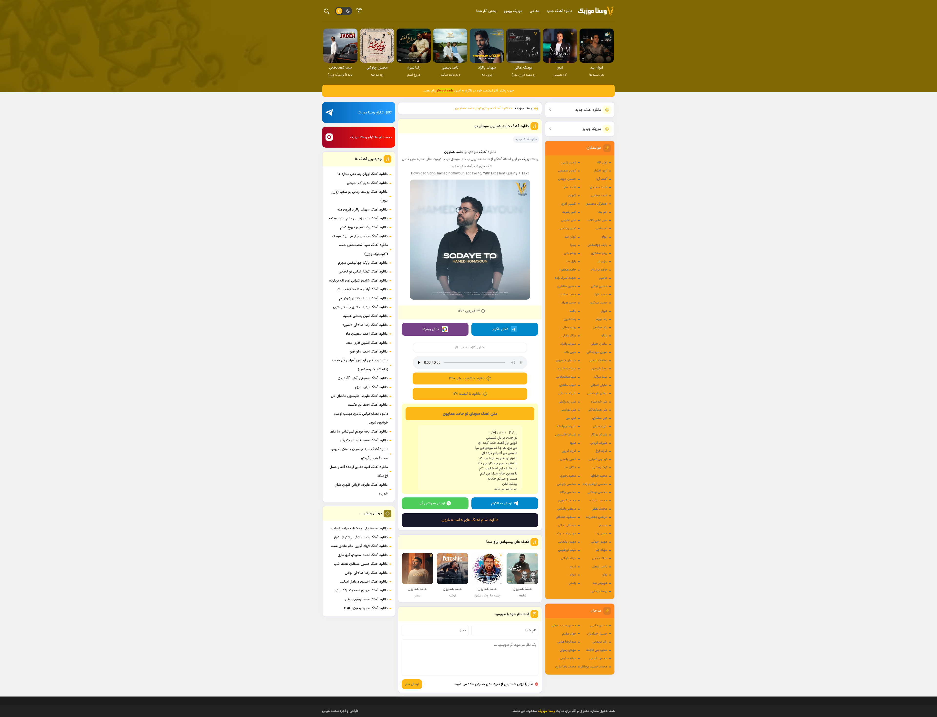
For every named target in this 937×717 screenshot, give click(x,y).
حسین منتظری (566, 286)
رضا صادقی (600, 327)
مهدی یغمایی (567, 541)
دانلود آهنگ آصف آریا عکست (367, 404)
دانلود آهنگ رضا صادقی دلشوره (365, 325)
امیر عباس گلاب (597, 220)
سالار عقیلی (569, 335)
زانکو (604, 335)
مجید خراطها (599, 476)
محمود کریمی (598, 658)
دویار (604, 311)
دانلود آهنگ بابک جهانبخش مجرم (363, 262)
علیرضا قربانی (598, 443)
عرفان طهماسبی (597, 393)
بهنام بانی (570, 253)
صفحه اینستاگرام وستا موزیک (371, 137)
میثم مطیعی (568, 658)
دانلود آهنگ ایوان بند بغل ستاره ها (362, 174)
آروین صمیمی (567, 170)
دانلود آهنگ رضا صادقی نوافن (366, 573)
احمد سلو (570, 187)
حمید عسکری (598, 302)
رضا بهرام (601, 319)
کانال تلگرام (500, 329)
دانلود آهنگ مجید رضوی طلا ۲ (366, 608)
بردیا (573, 245)
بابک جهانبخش (597, 245)
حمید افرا (601, 294)
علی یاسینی (600, 426)
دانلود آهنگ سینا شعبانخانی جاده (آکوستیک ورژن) (363, 249)
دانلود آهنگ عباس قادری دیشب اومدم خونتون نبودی (361, 418)
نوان (604, 574)
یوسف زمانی (599, 591)
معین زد (601, 533)
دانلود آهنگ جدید (559, 11)
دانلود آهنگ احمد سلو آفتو (369, 351)
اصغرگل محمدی (596, 204)
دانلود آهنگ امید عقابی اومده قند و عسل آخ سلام (358, 471)
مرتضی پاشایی (566, 508)
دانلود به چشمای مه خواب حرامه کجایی (359, 528)
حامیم (603, 278)
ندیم (573, 566)
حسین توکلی (599, 286)
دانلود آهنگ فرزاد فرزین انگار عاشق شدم (359, 546)
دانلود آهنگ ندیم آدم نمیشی (367, 183)
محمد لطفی (599, 508)
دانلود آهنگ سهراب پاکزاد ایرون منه (362, 209)
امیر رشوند (569, 212)
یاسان (572, 583)
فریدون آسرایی (598, 459)
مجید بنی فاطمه (596, 650)
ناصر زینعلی (599, 566)
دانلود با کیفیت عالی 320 (467, 378)
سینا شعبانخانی (566, 376)
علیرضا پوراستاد (566, 426)
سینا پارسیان (599, 368)
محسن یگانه (568, 492)
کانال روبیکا (431, 329)
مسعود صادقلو (566, 517)
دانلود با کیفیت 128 (467, 393)
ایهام (604, 236)
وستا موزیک (523, 108)
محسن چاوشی (566, 484)
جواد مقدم (569, 633)
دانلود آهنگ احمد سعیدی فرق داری (363, 555)
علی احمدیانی (567, 393)
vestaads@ (445, 90)
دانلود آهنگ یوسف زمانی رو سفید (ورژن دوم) (359, 196)
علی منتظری (599, 418)
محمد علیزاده (598, 500)
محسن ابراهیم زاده (594, 484)
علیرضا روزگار (599, 434)
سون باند (570, 352)
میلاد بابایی (599, 558)
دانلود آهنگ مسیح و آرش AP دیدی (362, 378)
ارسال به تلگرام (501, 503)
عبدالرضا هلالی (566, 641)
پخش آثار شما (486, 11)
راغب (573, 311)
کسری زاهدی (568, 459)
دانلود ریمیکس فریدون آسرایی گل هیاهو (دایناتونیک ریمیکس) (360, 365)
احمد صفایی (599, 195)
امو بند (602, 212)
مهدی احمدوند (566, 533)
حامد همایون (567, 269)
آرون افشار (600, 170)
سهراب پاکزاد (568, 344)
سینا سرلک (600, 376)
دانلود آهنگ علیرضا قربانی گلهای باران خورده (361, 489)
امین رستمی (568, 228)
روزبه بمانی (569, 327)
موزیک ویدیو (513, 11)
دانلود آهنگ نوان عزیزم (371, 387)
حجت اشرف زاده (565, 278)
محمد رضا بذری (565, 666)
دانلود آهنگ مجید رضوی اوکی (366, 599)
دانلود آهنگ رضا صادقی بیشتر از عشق (361, 537)
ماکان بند (570, 467)
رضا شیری (570, 319)
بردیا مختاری (599, 253)
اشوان (572, 195)
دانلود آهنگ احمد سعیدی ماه (367, 333)
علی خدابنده (599, 401)
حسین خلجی (598, 625)
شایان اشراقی (599, 385)
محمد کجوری (567, 500)
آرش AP (602, 162)
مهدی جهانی (599, 541)
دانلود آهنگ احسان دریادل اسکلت (363, 581)
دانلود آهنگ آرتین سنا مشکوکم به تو (362, 289)
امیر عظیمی (568, 220)
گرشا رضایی (600, 467)
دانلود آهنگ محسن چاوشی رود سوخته (360, 236)
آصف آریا (601, 179)
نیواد (573, 574)
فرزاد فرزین (569, 451)
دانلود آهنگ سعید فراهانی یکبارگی (364, 440)
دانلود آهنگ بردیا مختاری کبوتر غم (363, 298)
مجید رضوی (568, 476)
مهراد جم (601, 550)
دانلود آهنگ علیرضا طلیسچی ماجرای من (359, 396)
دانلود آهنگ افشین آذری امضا (367, 342)
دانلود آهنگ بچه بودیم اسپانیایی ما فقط (359, 431)
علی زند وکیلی (567, 401)
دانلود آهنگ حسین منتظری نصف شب (361, 563)
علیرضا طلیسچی (565, 434)
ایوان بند (570, 236)
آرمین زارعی (568, 162)
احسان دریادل (567, 179)
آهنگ (483, 152)
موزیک (526, 159)
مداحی (534, 11)
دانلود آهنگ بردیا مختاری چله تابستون (360, 307)
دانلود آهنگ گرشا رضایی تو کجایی (363, 271)
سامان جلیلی (599, 344)
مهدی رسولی (568, 650)
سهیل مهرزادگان (597, 352)
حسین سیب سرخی (563, 625)
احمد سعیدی (598, 187)
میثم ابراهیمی (567, 550)
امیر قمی (601, 228)
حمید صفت (568, 294)
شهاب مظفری (567, 385)
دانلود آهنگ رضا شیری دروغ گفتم (364, 227)
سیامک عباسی (598, 360)
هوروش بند (600, 583)
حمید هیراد (568, 302)
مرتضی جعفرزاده (596, 517)
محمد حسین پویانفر (593, 666)
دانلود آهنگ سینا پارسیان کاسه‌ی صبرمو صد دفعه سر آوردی (359, 454)
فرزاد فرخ (601, 451)
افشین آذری (568, 204)
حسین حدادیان (597, 633)
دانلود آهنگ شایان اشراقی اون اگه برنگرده (358, 280)
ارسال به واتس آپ (432, 503)
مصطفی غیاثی (567, 525)
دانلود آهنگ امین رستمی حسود (365, 316)
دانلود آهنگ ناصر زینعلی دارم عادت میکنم (358, 218)
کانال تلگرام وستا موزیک (375, 112)
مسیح (603, 525)
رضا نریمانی (599, 641)
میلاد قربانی (568, 558)
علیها (573, 443)
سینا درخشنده (567, 368)
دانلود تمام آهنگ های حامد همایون (470, 520)
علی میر (571, 418)
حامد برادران (599, 269)
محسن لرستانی (597, 492)
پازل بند (571, 261)
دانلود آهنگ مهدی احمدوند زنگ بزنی (361, 590)
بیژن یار (602, 261)
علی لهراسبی (568, 409)
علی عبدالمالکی (597, 409)
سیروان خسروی (566, 360)
